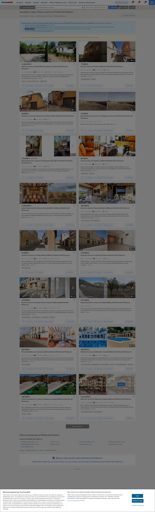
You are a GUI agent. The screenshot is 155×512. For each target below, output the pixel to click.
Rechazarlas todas (138, 500)
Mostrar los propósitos (138, 505)
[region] (77, 500)
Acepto (137, 496)
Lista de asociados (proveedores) (76, 500)
